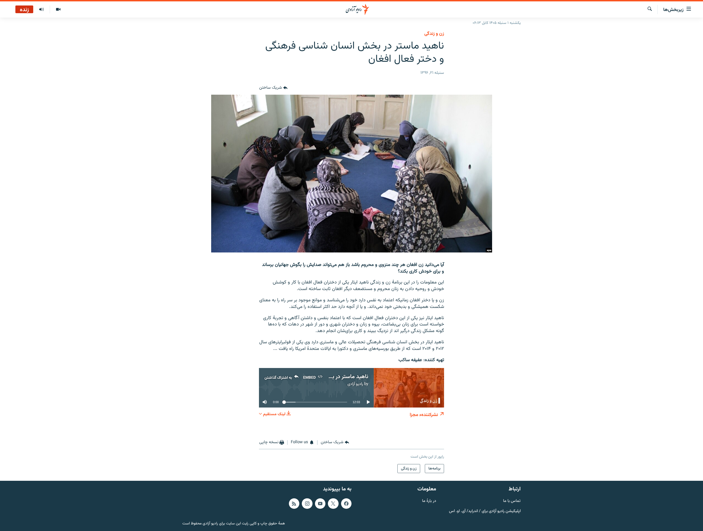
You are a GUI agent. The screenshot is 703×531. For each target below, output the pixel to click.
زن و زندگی (434, 33)
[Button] (273, 88)
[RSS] (294, 503)
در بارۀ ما (429, 501)
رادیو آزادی (355, 384)
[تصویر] (58, 9)
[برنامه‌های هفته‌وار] (41, 9)
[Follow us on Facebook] (346, 503)
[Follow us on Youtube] (320, 503)
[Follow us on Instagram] (307, 503)
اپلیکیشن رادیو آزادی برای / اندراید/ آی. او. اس (485, 511)
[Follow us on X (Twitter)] (333, 503)
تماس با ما (512, 501)
